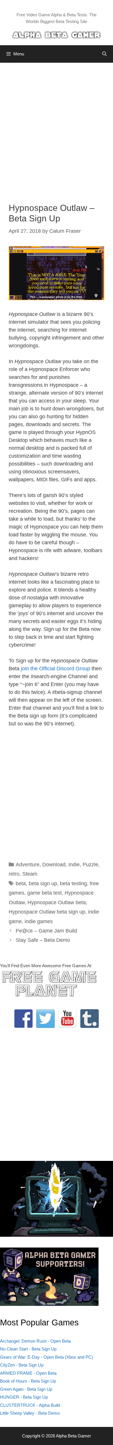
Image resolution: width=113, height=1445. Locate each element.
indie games (39, 921)
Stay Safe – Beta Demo (43, 940)
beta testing (73, 883)
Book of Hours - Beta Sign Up (28, 1380)
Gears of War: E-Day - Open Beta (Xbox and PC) (46, 1357)
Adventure (27, 864)
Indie (74, 864)
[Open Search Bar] (104, 54)
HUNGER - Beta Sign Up (24, 1397)
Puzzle (90, 864)
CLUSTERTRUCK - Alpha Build (30, 1405)
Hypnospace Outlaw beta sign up (47, 912)
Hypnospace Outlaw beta (57, 902)
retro (14, 874)
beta (21, 883)
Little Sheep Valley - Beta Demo (30, 1413)
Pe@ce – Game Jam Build (46, 931)
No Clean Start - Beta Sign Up (28, 1348)
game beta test (44, 893)
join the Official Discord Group (55, 668)
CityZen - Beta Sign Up (21, 1364)
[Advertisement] (56, 128)
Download (53, 864)
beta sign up (43, 883)
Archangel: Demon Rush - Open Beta (35, 1341)
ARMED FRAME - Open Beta (28, 1373)
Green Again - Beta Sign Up (26, 1389)
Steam (29, 874)
